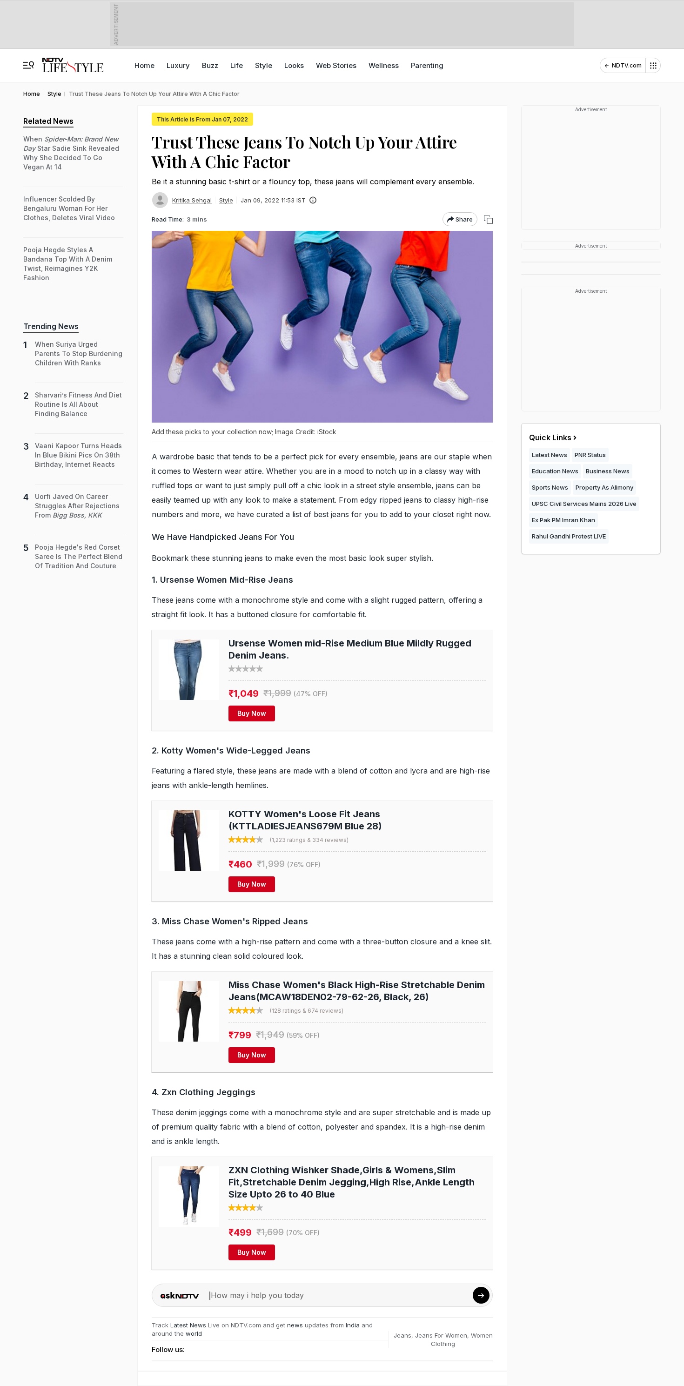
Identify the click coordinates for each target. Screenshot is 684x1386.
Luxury (178, 65)
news (295, 1325)
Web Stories (336, 65)
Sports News (550, 487)
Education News (555, 471)
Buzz (210, 65)
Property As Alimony (604, 487)
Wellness (384, 65)
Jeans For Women (441, 1335)
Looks (294, 65)
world (194, 1333)
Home (144, 65)
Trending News (51, 326)
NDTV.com (627, 65)
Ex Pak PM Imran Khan (563, 520)
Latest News (188, 1325)
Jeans (402, 1335)
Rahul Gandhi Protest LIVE (569, 536)
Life (236, 65)
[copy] (488, 219)
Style (263, 65)
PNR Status (590, 454)
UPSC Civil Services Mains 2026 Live (584, 503)
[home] (72, 61)
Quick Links (550, 437)
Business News (608, 471)
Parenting (427, 65)
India (354, 1325)
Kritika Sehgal (192, 200)
